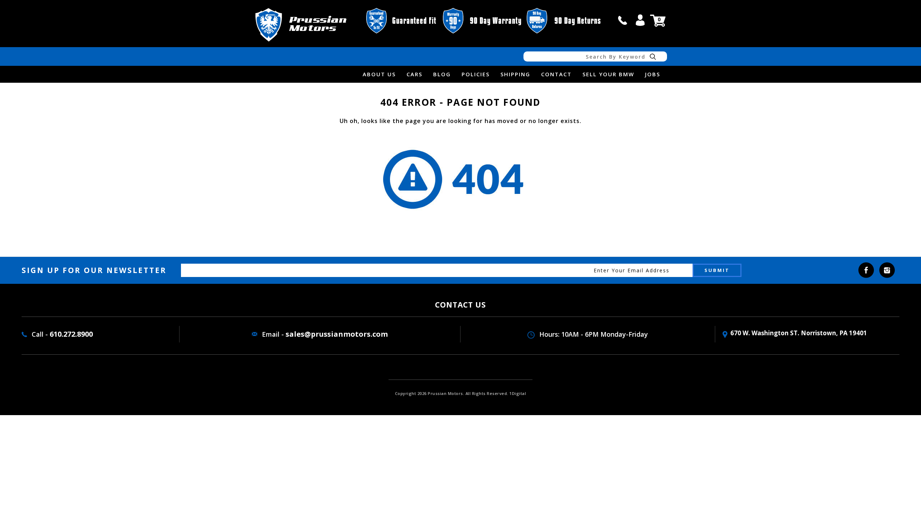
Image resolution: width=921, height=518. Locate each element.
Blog (442, 74)
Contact (556, 74)
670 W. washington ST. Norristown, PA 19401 (798, 333)
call (623, 20)
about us (379, 74)
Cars (414, 74)
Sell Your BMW (608, 74)
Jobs (652, 74)
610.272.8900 (71, 334)
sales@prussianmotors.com (337, 334)
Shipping (515, 74)
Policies (476, 74)
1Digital (517, 393)
